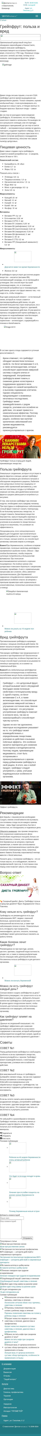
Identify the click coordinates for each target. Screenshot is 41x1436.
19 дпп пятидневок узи (9, 1292)
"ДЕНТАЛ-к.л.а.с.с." (9, 16)
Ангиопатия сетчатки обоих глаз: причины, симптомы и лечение (22, 1304)
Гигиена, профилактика (13, 1392)
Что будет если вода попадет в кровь (24, 1176)
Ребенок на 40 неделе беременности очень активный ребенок (24, 1158)
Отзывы (6, 1376)
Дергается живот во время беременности (22, 267)
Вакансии (7, 1372)
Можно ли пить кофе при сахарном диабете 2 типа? (19, 1340)
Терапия (7, 1395)
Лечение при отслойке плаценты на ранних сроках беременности (24, 1193)
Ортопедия (8, 1399)
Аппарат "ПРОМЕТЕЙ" (13, 1411)
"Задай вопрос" (10, 1379)
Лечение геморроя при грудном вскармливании (20, 1275)
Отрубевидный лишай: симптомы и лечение (18, 1281)
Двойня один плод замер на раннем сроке (18, 1286)
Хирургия (7, 1404)
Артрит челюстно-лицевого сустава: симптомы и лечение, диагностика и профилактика (20, 1329)
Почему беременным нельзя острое (24, 1211)
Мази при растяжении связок (12, 1246)
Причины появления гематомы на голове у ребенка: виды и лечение (23, 1314)
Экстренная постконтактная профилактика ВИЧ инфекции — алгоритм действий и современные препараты (20, 1260)
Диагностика (8, 1388)
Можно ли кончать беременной (18, 980)
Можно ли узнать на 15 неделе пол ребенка (19, 630)
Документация (9, 1368)
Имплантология (10, 1407)
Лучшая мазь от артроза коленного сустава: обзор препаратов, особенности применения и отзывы (22, 1355)
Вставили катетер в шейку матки (13, 1267)
